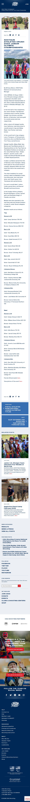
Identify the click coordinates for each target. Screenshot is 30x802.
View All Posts (8, 531)
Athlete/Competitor (8, 726)
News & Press (8, 529)
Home (3, 9)
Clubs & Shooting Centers (13, 600)
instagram (6, 572)
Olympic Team (6, 740)
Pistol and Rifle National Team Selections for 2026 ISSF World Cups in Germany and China (15, 553)
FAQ (3, 714)
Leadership (5, 744)
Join (26, 4)
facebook (6, 563)
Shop (4, 603)
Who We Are (5, 738)
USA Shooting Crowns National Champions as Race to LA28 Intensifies (15, 541)
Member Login (6, 716)
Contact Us (5, 712)
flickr (4, 568)
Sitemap (4, 720)
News (6, 9)
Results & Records (7, 730)
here (18, 378)
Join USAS (6, 593)
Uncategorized (11, 9)
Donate (5, 596)
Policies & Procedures (9, 728)
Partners (4, 742)
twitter (5, 566)
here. (20, 381)
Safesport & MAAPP (8, 718)
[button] (10, 35)
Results (5, 526)
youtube (5, 570)
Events (5, 598)
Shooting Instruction (8, 732)
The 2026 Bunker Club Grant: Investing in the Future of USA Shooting (15, 547)
